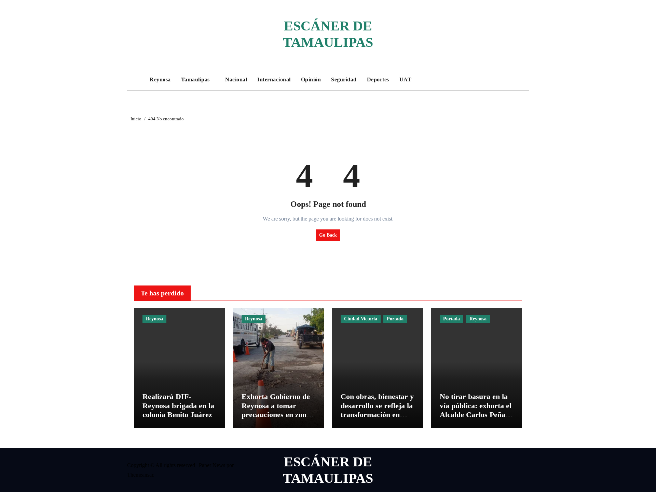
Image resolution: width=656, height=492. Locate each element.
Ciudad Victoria (360, 318)
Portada (395, 318)
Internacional (274, 79)
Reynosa (160, 79)
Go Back (328, 235)
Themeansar (140, 475)
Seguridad (344, 79)
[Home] (137, 80)
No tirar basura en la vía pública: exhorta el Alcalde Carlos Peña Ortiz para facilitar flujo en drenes (475, 414)
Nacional (236, 79)
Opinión (311, 79)
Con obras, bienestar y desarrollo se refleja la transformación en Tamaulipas (377, 410)
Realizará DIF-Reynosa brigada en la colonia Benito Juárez (178, 405)
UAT (405, 79)
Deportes (378, 79)
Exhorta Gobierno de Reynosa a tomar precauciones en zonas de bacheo (277, 410)
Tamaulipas (196, 79)
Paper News (212, 465)
